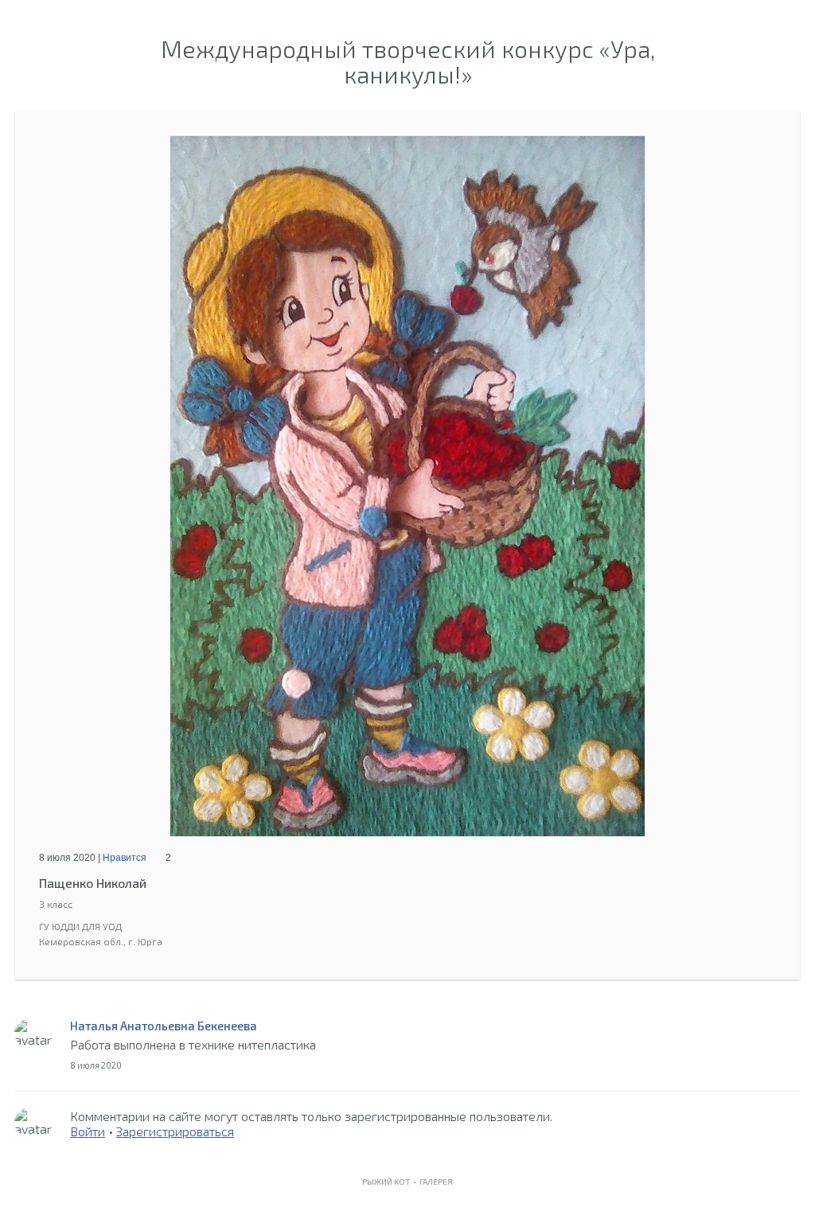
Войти (87, 1131)
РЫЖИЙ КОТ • (390, 1181)
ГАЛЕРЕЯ (436, 1181)
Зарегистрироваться (175, 1131)
